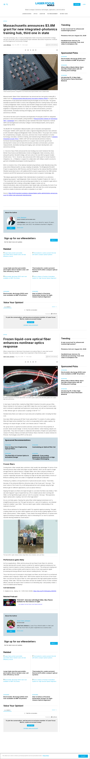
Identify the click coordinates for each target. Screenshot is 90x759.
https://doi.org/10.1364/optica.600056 (44, 591)
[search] (7, 4)
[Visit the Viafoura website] (54, 313)
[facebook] (25, 50)
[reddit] (33, 50)
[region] (30, 310)
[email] (35, 50)
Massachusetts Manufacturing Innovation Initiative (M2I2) (30, 98)
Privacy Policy (46, 755)
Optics (35, 13)
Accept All (83, 756)
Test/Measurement (52, 13)
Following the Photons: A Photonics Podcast (30, 604)
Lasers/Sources (26, 13)
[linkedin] (28, 50)
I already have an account (30, 325)
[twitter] (30, 50)
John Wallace (7, 45)
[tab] (7, 307)
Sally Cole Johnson (8, 356)
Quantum (42, 13)
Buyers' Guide (64, 13)
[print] (57, 50)
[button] (4, 4)
